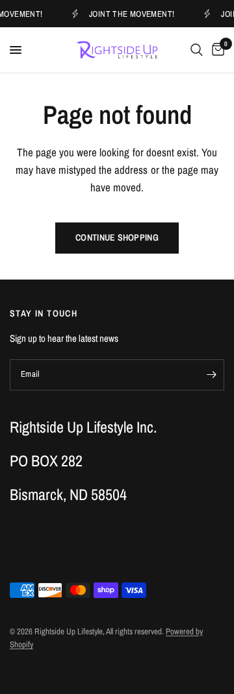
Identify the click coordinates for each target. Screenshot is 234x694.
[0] (215, 50)
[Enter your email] (211, 374)
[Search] (196, 50)
